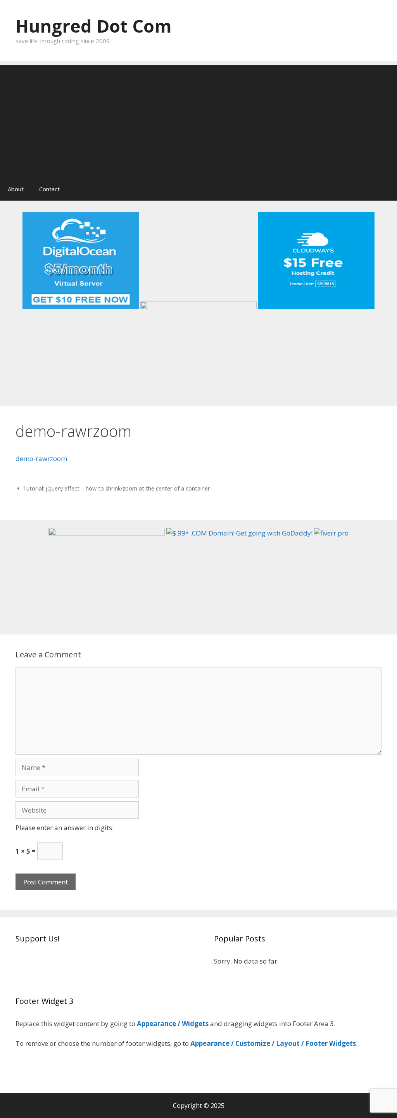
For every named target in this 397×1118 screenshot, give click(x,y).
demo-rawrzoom (41, 458)
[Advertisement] (198, 119)
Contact (49, 189)
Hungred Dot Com (94, 26)
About (16, 189)
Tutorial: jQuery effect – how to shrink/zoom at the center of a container (116, 488)
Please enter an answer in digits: (65, 827)
